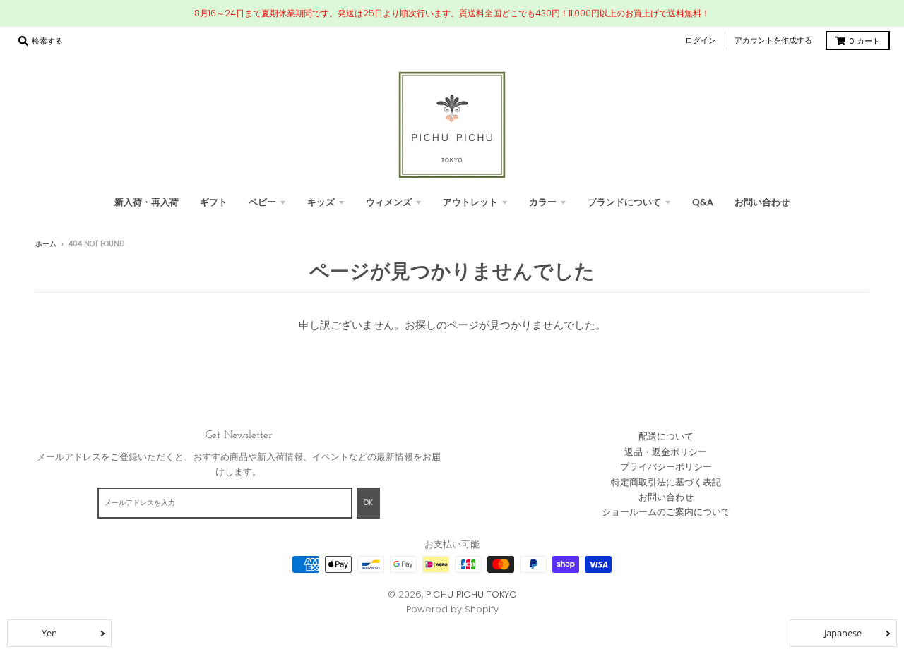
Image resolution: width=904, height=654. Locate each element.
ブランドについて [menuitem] (624, 202)
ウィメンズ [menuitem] (389, 202)
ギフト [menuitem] (213, 202)
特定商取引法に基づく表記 (666, 482)
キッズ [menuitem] (321, 202)
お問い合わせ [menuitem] (762, 202)
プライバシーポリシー (666, 466)
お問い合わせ (666, 497)
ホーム (45, 243)
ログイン (700, 40)
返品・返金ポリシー (665, 452)
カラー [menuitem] (543, 202)
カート (864, 41)
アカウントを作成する (773, 40)
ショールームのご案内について (666, 512)
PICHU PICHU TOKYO (471, 594)
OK (368, 502)
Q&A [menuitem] (702, 202)
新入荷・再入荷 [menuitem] (146, 202)
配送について (666, 436)
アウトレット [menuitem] (470, 202)
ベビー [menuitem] (262, 202)
